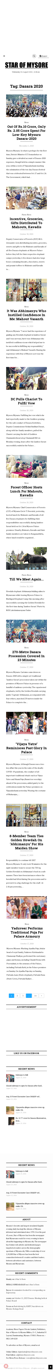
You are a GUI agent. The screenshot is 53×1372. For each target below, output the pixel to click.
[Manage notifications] (6, 1366)
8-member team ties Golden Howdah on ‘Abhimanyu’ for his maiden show (26, 842)
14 (35, 995)
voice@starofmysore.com (36, 1358)
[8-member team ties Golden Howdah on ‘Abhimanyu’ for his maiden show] (26, 826)
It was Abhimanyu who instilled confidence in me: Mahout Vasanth (26, 315)
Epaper (44, 56)
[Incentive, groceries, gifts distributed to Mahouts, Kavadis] (26, 209)
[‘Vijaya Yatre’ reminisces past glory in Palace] (26, 734)
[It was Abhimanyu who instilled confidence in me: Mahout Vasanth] (26, 301)
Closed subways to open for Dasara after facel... (24, 1086)
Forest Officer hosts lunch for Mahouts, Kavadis (26, 491)
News (26, 122)
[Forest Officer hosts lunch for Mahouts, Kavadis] (26, 477)
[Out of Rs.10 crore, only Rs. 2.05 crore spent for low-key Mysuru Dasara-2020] (26, 116)
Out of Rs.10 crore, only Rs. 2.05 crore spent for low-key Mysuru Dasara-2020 (26, 132)
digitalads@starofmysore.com (30, 1352)
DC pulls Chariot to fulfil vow (26, 401)
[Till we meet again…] (26, 569)
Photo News (26, 214)
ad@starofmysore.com (25, 1355)
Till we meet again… (26, 579)
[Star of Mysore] (26, 65)
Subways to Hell (22, 1075)
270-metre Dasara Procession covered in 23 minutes (26, 656)
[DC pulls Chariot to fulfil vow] (26, 389)
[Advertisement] (26, 26)
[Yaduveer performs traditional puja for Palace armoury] (27, 918)
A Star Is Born (20, 1279)
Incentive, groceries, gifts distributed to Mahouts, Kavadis (26, 223)
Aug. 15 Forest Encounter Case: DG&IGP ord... (23, 1096)
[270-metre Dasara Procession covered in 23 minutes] (26, 642)
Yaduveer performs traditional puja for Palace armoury (27, 932)
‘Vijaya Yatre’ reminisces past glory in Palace (26, 748)
